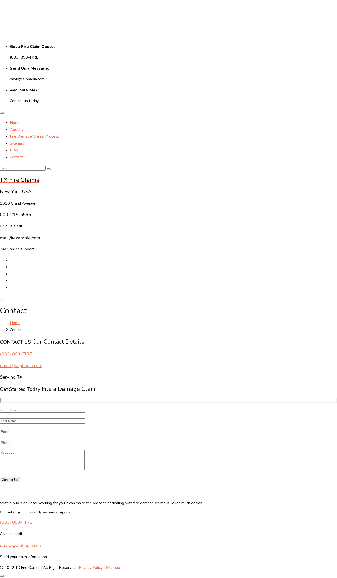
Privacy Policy (91, 567)
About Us (18, 129)
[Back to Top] (2, 576)
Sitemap (17, 143)
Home (15, 122)
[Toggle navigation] (2, 113)
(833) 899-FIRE (16, 354)
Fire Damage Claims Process (34, 136)
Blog (14, 150)
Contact (16, 157)
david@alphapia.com (21, 365)
